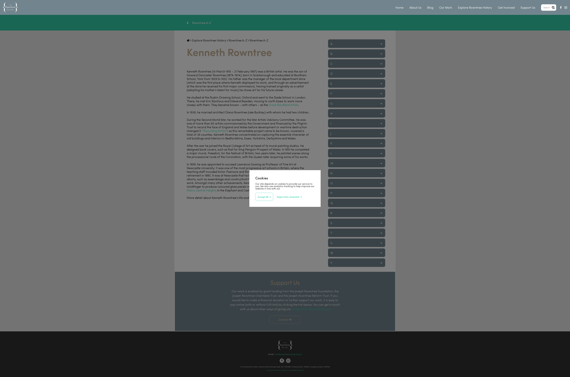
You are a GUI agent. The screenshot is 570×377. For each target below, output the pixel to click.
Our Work (445, 7)
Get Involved (506, 7)
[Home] (10, 7)
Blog (430, 7)
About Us (415, 7)
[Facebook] (561, 7)
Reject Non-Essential (288, 197)
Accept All (263, 197)
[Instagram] (566, 7)
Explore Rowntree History (475, 7)
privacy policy (288, 188)
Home (399, 7)
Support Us (528, 7)
